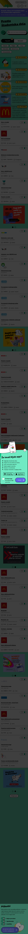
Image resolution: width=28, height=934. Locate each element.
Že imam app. (8, 478)
